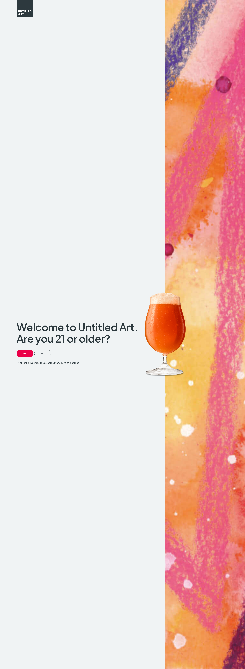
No (42, 353)
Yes (25, 353)
